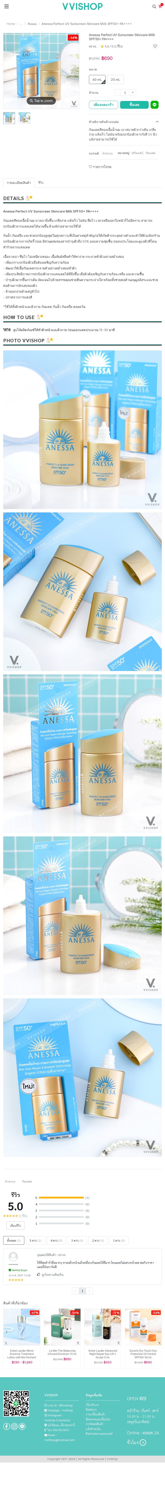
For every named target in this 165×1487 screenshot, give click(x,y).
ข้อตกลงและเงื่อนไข (98, 1419)
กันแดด (32, 24)
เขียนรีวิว (15, 1225)
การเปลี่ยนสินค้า (95, 1414)
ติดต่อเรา (91, 1409)
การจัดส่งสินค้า (95, 1424)
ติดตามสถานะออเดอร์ (99, 1433)
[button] (154, 6)
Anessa (107, 153)
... (21, 24)
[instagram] (14, 1426)
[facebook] (6, 1426)
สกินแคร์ (138, 153)
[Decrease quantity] (117, 92)
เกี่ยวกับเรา (92, 1405)
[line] (22, 1426)
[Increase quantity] (133, 92)
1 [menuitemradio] (82, 1291)
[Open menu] (6, 6)
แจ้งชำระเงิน (93, 1429)
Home (11, 24)
